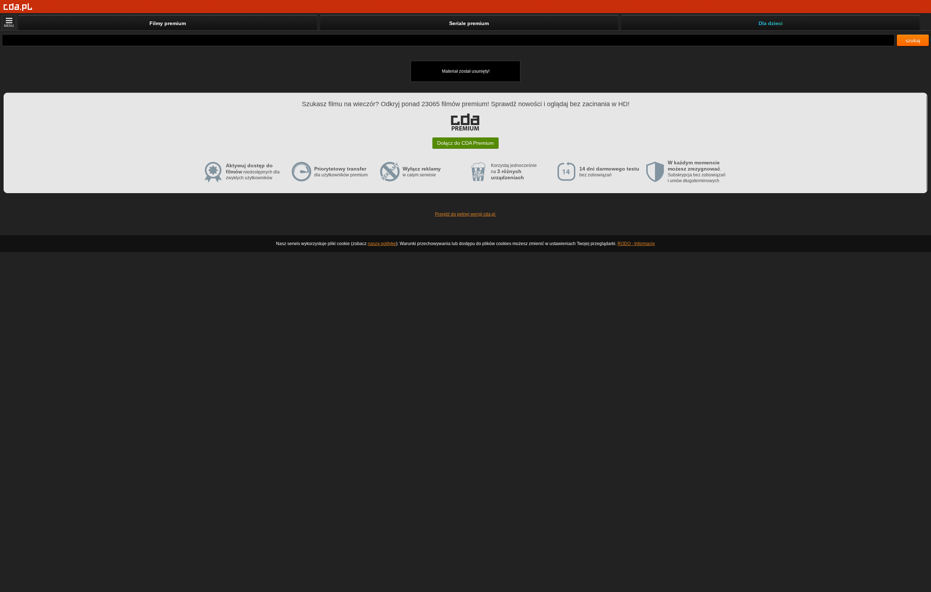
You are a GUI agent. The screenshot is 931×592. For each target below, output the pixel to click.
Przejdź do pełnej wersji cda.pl (465, 214)
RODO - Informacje (636, 243)
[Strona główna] (18, 7)
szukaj (913, 40)
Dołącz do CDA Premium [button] (465, 143)
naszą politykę (382, 243)
